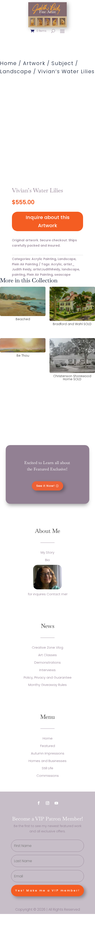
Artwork (34, 63)
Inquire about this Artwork (48, 221)
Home (8, 63)
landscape (70, 269)
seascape (62, 274)
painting (18, 274)
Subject (62, 63)
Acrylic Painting (44, 259)
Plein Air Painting (25, 264)
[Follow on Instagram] (47, 803)
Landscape (16, 71)
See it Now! (45, 486)
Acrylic (56, 264)
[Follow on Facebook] (38, 803)
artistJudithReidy (46, 269)
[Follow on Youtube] (56, 803)
